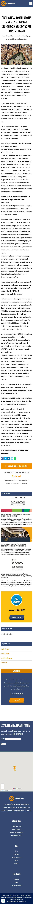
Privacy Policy (13, 899)
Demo (16, 882)
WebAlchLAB (23, 901)
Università (4, 663)
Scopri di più (16, 700)
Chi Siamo (16, 854)
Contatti (16, 863)
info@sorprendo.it (16, 829)
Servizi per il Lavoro (6, 658)
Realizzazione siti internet (13, 901)
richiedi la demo (16, 617)
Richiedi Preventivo (16, 885)
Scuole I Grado (5, 649)
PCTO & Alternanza (16, 857)
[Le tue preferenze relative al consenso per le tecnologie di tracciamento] (3, 901)
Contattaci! (16, 476)
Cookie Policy (20, 899)
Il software (16, 879)
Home (3, 36)
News (16, 860)
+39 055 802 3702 (16, 826)
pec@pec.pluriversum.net (16, 832)
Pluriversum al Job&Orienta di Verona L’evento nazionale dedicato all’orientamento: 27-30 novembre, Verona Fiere (16, 576)
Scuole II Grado (5, 653)
